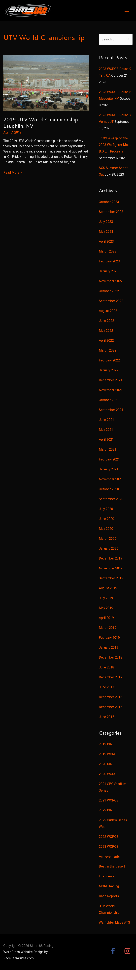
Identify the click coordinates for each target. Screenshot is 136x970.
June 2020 (106, 519)
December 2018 (110, 657)
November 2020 (111, 479)
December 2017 (110, 677)
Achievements (109, 856)
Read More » (12, 172)
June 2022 (106, 321)
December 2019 (110, 558)
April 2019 (106, 618)
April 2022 (106, 340)
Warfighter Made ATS (114, 922)
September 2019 (111, 578)
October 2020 (109, 489)
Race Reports (109, 896)
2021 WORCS (108, 800)
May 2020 (106, 529)
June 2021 (106, 420)
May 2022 (106, 331)
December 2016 (110, 697)
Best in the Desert (112, 866)
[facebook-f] (116, 951)
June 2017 (106, 687)
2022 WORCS (108, 837)
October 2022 (109, 291)
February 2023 (109, 261)
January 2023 (108, 271)
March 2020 (107, 539)
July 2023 (106, 222)
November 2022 (111, 281)
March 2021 (107, 449)
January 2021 (108, 469)
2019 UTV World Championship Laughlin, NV (40, 122)
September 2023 (111, 212)
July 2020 (106, 509)
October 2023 (109, 202)
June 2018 (106, 667)
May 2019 (106, 608)
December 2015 (110, 707)
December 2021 (110, 380)
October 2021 (109, 400)
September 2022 (111, 301)
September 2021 (111, 410)
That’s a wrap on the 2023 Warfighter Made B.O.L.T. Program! (115, 144)
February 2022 (109, 360)
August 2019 (108, 588)
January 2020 (108, 548)
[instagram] (128, 951)
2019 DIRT (106, 744)
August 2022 (108, 311)
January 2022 (108, 370)
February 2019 (109, 638)
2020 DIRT (106, 764)
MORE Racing (109, 886)
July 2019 (106, 598)
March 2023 (107, 251)
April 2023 (106, 241)
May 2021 (106, 430)
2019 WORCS (108, 754)
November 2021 (111, 390)
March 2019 (107, 628)
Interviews (106, 876)
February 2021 (109, 459)
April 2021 (106, 440)
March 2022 (107, 350)
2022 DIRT (106, 810)
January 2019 (108, 647)
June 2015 (106, 717)
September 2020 (111, 499)
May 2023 (106, 232)
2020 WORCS (108, 774)
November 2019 (111, 568)
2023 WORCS (108, 847)
